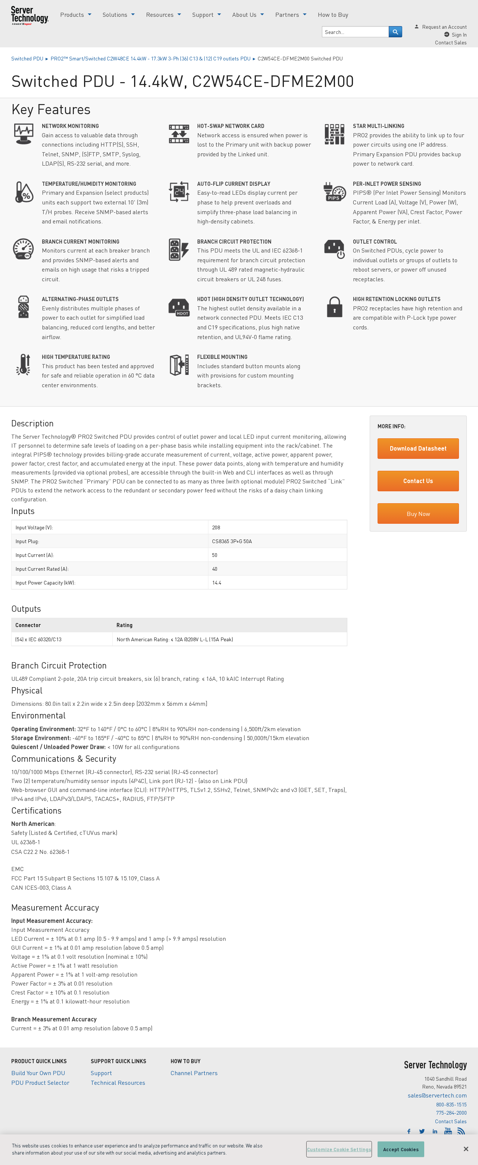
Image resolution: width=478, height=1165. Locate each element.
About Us (244, 14)
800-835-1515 (451, 1104)
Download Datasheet (418, 448)
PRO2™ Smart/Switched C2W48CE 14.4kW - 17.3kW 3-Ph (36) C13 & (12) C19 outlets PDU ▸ (154, 58)
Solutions (115, 14)
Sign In (459, 34)
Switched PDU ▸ (30, 58)
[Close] (466, 1149)
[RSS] (461, 1131)
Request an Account (444, 26)
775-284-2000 (451, 1112)
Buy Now (418, 513)
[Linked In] (436, 1131)
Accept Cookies (401, 1149)
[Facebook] (410, 1131)
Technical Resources (118, 1082)
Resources (160, 14)
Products (72, 14)
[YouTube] (449, 1131)
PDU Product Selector (40, 1082)
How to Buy (333, 14)
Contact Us (418, 481)
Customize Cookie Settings (339, 1149)
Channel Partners (194, 1073)
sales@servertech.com (437, 1095)
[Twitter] (423, 1131)
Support (203, 14)
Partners (287, 14)
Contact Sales (451, 1121)
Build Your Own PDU (38, 1073)
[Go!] (395, 31)
